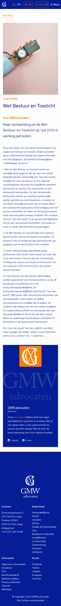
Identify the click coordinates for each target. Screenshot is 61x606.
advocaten (19, 417)
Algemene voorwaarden (13, 564)
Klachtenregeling (10, 578)
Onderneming (39, 544)
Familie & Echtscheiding (44, 526)
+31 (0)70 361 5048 (12, 531)
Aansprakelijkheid (40, 512)
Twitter (35, 567)
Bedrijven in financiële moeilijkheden (43, 535)
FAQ (3, 571)
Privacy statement (10, 582)
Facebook (37, 564)
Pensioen (36, 548)
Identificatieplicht (10, 575)
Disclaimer (6, 567)
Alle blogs (8, 15)
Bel (26, 4)
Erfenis (35, 523)
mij (32, 335)
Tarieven (5, 585)
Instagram (37, 575)
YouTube (36, 578)
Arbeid (35, 516)
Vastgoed (37, 552)
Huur (34, 530)
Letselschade (39, 541)
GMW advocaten (4, 4)
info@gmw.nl (7, 528)
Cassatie (36, 519)
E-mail (28, 440)
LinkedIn (14, 440)
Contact (40, 4)
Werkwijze (6, 589)
